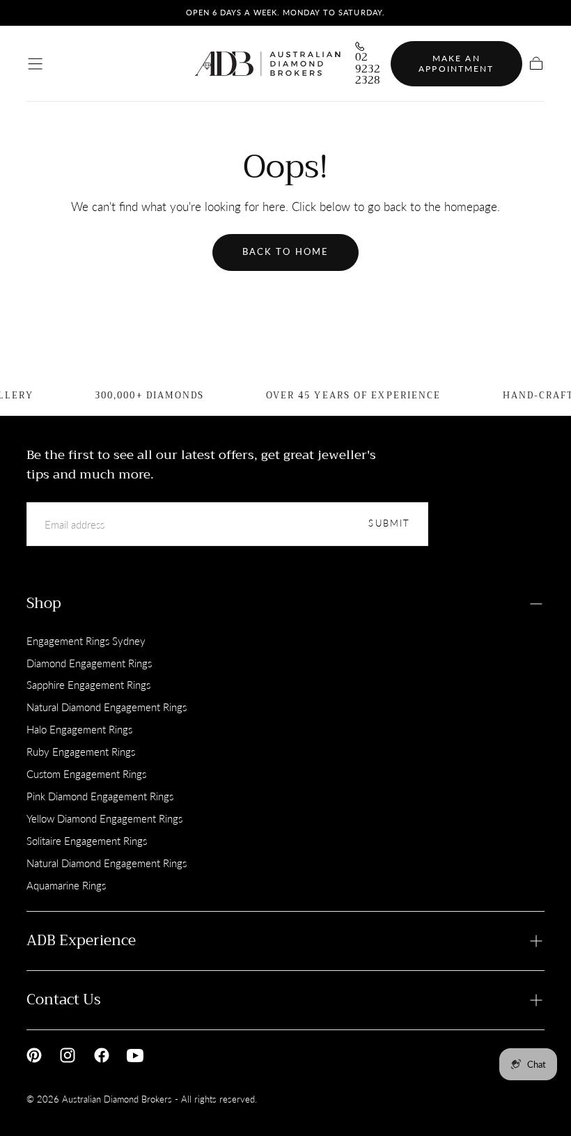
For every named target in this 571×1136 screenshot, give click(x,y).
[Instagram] (67, 1055)
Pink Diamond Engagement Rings (99, 796)
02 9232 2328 (367, 69)
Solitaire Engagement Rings (86, 840)
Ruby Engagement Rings (80, 751)
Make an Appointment (456, 64)
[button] (35, 63)
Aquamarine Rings (66, 885)
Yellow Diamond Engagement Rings (104, 818)
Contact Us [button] (63, 999)
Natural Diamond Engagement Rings (106, 707)
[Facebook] (101, 1055)
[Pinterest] (34, 1055)
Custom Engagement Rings (86, 774)
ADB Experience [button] (81, 940)
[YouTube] (135, 1055)
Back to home (285, 252)
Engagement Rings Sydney (86, 641)
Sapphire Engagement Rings (88, 684)
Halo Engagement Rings (79, 729)
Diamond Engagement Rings (89, 663)
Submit (389, 523)
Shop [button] (43, 603)
